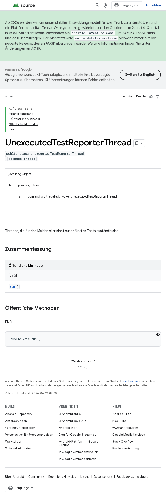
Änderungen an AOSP (22, 48)
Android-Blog (68, 428)
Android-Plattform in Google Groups (78, 443)
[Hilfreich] (151, 96)
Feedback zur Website (132, 476)
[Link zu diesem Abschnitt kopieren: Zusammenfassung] (55, 249)
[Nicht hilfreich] (157, 96)
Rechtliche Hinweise (62, 476)
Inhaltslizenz (130, 381)
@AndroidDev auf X (72, 421)
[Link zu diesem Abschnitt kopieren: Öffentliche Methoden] (64, 308)
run (12, 287)
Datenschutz (103, 476)
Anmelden (153, 5)
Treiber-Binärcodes (18, 448)
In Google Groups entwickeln (79, 452)
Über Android (14, 476)
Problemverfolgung (125, 448)
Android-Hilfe (121, 414)
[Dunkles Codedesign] (158, 334)
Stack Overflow (123, 441)
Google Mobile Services (128, 434)
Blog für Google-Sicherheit (77, 434)
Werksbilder (13, 441)
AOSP (9, 96)
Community (36, 476)
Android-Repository (18, 414)
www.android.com (125, 428)
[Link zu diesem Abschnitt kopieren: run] (15, 321)
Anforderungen (16, 421)
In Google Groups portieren (77, 459)
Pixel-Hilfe (119, 421)
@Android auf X (70, 414)
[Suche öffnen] (97, 5)
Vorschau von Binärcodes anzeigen (29, 434)
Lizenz (84, 476)
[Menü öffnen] (7, 5)
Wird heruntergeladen (20, 428)
